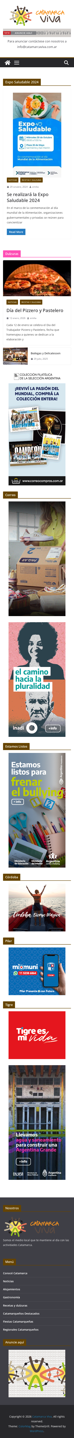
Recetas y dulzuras (31, 180)
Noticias (12, 180)
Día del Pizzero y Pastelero (34, 310)
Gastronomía (11, 1297)
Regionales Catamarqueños (21, 1329)
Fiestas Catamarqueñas (18, 1321)
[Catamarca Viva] (7, 62)
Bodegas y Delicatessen (46, 353)
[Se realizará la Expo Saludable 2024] (37, 135)
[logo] (31, 1218)
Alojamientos (11, 1289)
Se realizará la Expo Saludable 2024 (28, 197)
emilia (35, 186)
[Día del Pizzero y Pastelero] (37, 278)
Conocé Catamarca (15, 1273)
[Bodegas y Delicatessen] (15, 356)
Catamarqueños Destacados (21, 1313)
